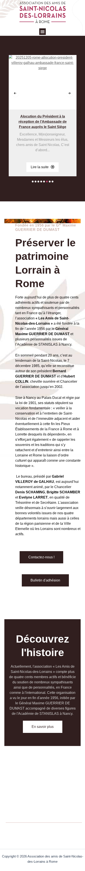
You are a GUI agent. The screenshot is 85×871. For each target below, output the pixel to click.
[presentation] (15, 93)
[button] (42, 31)
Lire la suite (40, 167)
